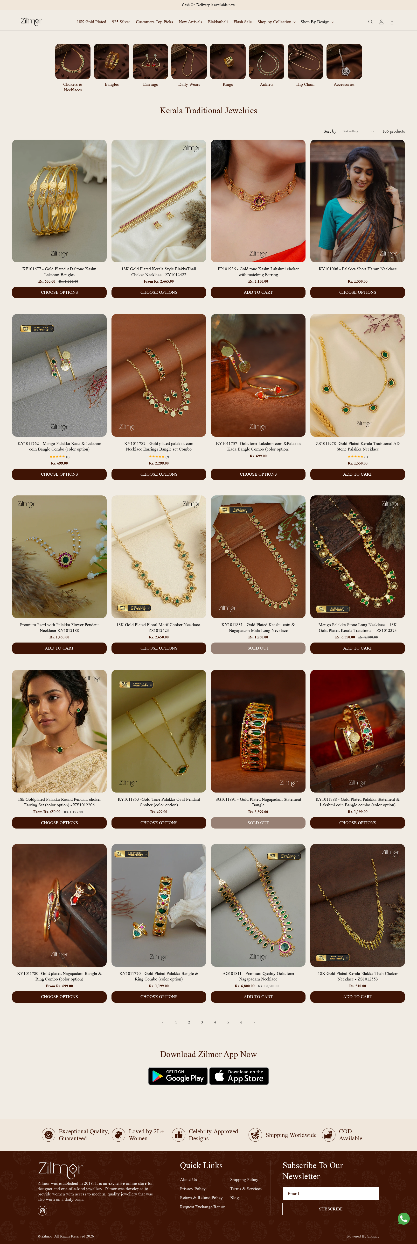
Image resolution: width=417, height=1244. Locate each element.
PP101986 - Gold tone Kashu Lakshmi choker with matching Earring (258, 272)
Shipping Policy (244, 1179)
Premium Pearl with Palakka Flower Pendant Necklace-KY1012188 (59, 627)
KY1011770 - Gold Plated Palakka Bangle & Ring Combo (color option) (158, 976)
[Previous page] (163, 1022)
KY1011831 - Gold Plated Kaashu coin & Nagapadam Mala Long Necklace (258, 627)
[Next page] (254, 1022)
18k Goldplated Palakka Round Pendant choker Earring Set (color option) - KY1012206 (59, 802)
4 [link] (215, 1022)
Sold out (258, 648)
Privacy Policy (193, 1188)
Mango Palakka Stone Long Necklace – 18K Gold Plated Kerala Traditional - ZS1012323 (358, 627)
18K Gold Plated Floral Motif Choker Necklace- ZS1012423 (158, 627)
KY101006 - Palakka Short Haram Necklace (358, 269)
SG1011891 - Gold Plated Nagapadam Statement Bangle (258, 802)
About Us (188, 1179)
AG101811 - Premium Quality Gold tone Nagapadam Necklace (258, 976)
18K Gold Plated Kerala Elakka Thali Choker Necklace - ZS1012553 (358, 976)
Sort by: (331, 131)
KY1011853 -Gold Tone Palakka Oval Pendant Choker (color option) (159, 802)
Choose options (59, 292)
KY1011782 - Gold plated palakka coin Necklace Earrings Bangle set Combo (158, 446)
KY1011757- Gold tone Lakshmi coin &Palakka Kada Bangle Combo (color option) (258, 446)
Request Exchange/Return (202, 1206)
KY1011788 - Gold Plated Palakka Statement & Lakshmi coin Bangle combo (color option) (358, 802)
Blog (234, 1197)
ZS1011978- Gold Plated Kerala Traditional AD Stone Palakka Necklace (358, 446)
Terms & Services (246, 1188)
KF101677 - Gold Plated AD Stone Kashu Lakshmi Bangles (59, 272)
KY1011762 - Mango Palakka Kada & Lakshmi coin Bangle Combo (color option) (59, 446)
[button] (276, 21)
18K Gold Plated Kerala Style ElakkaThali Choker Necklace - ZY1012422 (158, 272)
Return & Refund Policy (201, 1197)
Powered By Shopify (363, 1236)
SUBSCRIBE (331, 1209)
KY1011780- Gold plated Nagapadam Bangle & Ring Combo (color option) (59, 976)
